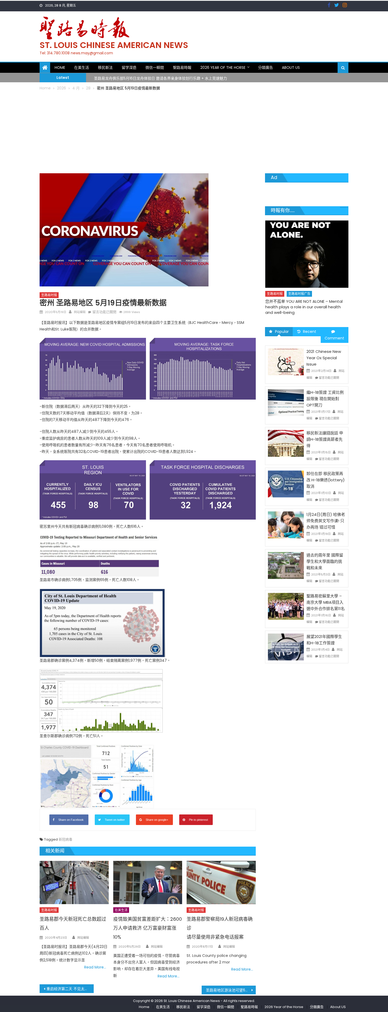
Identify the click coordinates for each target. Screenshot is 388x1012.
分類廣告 (265, 67)
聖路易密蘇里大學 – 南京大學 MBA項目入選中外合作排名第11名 (325, 602)
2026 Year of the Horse (222, 67)
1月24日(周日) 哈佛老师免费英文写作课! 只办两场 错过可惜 (325, 521)
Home (60, 67)
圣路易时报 (49, 295)
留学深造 (129, 67)
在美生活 (81, 67)
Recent (309, 331)
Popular (282, 331)
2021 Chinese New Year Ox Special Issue (323, 358)
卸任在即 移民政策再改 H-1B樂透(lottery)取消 (325, 480)
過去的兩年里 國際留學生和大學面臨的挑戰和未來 (324, 561)
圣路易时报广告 (295, 293)
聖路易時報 (182, 67)
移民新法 (105, 67)
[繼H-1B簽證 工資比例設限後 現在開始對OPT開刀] (286, 402)
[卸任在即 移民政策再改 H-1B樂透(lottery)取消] (286, 483)
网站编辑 (80, 312)
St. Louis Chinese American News (114, 45)
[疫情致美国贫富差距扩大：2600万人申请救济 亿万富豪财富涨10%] (147, 882)
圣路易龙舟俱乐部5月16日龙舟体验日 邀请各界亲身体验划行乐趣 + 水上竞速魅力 (160, 77)
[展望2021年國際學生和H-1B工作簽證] (286, 646)
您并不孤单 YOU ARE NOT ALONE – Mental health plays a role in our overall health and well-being (299, 307)
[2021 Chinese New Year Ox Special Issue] (286, 361)
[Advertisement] (194, 131)
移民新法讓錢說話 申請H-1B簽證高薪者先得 (324, 439)
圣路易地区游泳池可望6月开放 (231, 990)
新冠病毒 (65, 839)
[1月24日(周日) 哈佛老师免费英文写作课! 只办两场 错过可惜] (286, 524)
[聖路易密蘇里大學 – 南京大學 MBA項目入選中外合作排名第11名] (286, 605)
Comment (334, 338)
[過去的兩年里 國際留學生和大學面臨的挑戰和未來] (286, 565)
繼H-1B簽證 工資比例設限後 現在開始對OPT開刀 (325, 399)
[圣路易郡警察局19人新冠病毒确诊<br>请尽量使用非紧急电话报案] (221, 882)
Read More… (95, 967)
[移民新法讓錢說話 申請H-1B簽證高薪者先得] (286, 443)
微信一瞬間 (154, 67)
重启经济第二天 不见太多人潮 (70, 988)
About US (291, 67)
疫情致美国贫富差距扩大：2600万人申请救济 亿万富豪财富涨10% (147, 928)
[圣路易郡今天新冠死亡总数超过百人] (74, 882)
